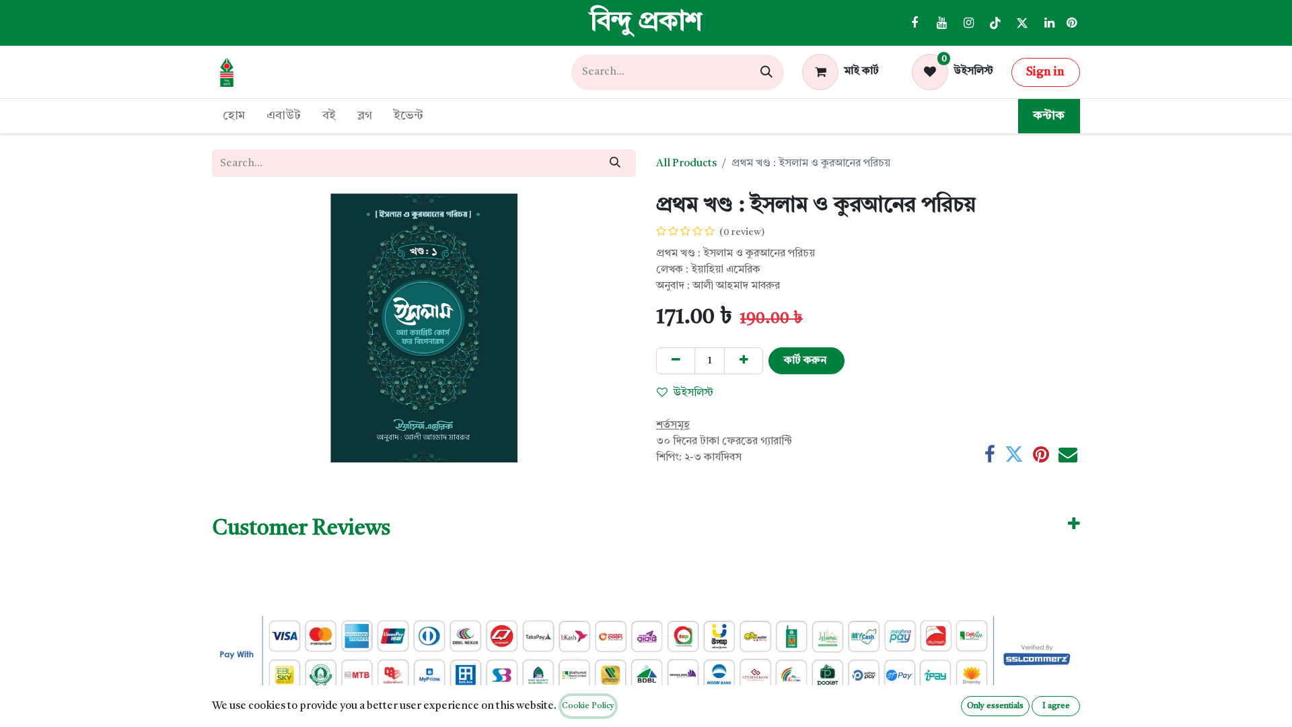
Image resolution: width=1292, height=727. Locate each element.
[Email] (1067, 454)
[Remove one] (675, 360)
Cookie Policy (588, 706)
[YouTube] (941, 23)
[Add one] (743, 360)
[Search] (766, 72)
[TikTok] (995, 23)
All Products (686, 163)
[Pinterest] (1041, 454)
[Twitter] (1022, 23)
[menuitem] (234, 116)
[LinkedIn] (1049, 23)
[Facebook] (914, 23)
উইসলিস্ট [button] (693, 393)
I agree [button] (1056, 706)
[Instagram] (968, 23)
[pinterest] (1071, 23)
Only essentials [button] (995, 706)
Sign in (1045, 72)
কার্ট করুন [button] (806, 360)
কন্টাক (1049, 116)
